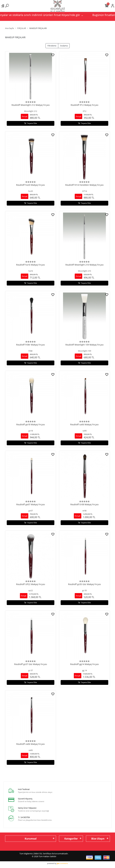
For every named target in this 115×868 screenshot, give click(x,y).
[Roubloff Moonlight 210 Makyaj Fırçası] (84, 236)
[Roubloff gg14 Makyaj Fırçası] (84, 635)
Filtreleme (51, 45)
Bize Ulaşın (98, 838)
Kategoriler (71, 838)
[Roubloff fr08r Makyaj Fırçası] (30, 316)
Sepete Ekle (32, 123)
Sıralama (64, 45)
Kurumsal (31, 838)
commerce (62, 863)
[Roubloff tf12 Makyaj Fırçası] (84, 76)
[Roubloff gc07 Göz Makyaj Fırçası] (30, 635)
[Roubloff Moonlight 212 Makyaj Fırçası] (30, 76)
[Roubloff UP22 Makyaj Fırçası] (30, 556)
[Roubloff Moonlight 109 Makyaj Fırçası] (84, 316)
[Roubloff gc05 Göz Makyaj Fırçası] (84, 556)
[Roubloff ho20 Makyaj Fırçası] (30, 156)
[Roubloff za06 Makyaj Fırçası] (30, 715)
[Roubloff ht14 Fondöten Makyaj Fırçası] (84, 156)
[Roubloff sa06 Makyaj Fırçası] (84, 396)
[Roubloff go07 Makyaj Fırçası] (30, 476)
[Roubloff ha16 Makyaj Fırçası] (30, 236)
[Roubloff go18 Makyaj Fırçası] (30, 396)
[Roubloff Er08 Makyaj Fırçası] (84, 476)
